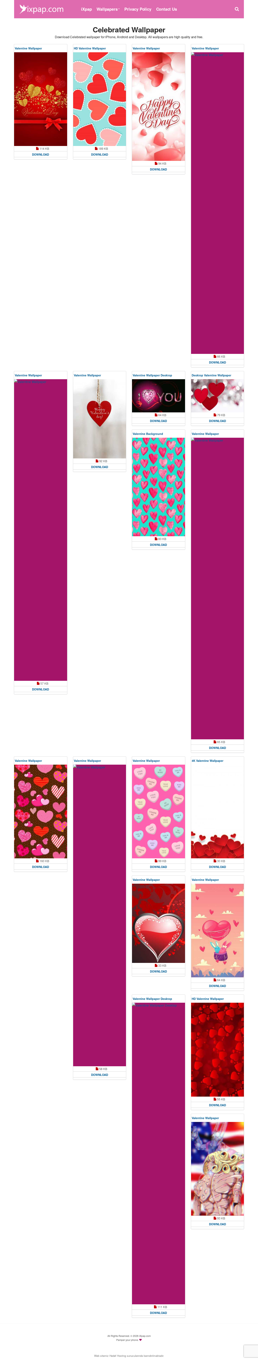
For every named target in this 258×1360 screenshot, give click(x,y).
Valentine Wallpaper (28, 48)
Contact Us (166, 9)
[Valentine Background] (158, 487)
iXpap (86, 9)
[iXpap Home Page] (41, 8)
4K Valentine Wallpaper (207, 761)
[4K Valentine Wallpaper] (217, 811)
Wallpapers (107, 9)
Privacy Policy (137, 9)
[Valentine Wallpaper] (40, 99)
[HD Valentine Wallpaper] (99, 99)
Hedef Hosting (117, 1356)
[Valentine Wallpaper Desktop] (158, 395)
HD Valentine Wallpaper (90, 48)
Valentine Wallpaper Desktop (152, 375)
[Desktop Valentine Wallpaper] (217, 395)
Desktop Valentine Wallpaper (211, 375)
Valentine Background (148, 434)
